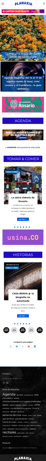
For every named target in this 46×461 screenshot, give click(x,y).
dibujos (13, 412)
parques (11, 429)
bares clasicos (15, 405)
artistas (16, 398)
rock (27, 433)
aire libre (20, 395)
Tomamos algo (10, 169)
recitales (9, 432)
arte (36, 394)
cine (37, 404)
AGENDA (23, 121)
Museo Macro (6, 425)
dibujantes (6, 412)
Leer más (22, 219)
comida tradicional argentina (20, 408)
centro (30, 405)
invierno (26, 422)
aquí (10, 448)
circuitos (6, 408)
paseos (33, 429)
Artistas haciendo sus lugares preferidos (22, 401)
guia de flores (8, 419)
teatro (25, 436)
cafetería (24, 405)
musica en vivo (23, 425)
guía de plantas (21, 419)
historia (30, 419)
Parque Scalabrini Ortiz (22, 429)
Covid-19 (35, 408)
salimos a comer (8, 436)
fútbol (34, 415)
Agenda (9, 394)
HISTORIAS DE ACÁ (12, 265)
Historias (20, 422)
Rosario (31, 433)
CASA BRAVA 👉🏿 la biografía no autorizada (23, 297)
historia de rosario (10, 422)
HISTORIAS (23, 255)
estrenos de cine (12, 415)
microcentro (34, 422)
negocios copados (35, 425)
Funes (30, 415)
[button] (14, 227)
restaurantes (20, 433)
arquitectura (28, 395)
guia (39, 415)
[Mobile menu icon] (2, 3)
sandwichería (18, 436)
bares (5, 405)
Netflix (5, 429)
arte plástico (8, 398)
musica (14, 425)
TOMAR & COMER (23, 159)
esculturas (20, 412)
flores (24, 415)
